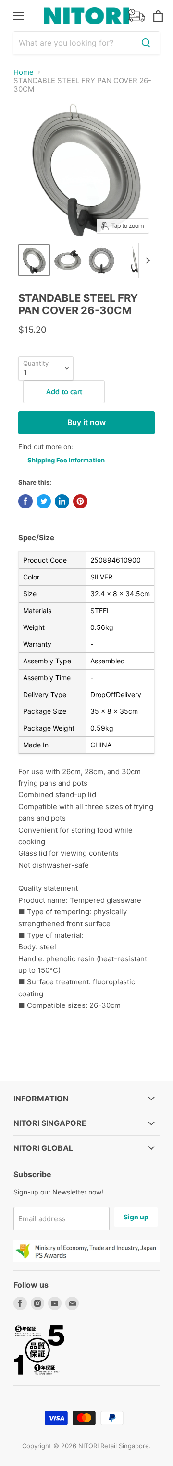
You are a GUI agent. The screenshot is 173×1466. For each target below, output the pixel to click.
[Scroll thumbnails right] (146, 260)
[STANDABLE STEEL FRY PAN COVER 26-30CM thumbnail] (135, 260)
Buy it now (86, 422)
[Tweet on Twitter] (44, 501)
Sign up (136, 1217)
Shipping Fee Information (66, 460)
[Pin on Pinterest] (80, 501)
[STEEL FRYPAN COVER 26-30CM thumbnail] (34, 260)
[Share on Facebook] (25, 501)
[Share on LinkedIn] (62, 501)
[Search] (146, 42)
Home (23, 72)
